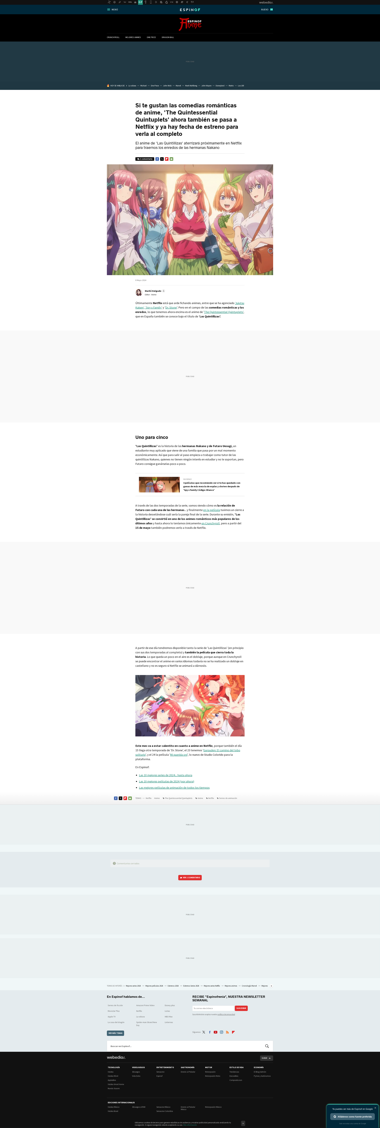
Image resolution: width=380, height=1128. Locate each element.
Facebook (157, 159)
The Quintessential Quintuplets (178, 798)
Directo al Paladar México (188, 1108)
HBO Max (168, 1016)
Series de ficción (115, 1005)
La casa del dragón (116, 1022)
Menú (115, 9)
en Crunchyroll (210, 523)
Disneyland (220, 85)
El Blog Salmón (260, 1072)
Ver (191, 877)
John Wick (167, 85)
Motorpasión (210, 1072)
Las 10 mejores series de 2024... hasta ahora (165, 775)
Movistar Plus (114, 1011)
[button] (154, 291)
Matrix (231, 85)
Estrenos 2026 (173, 986)
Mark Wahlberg (191, 85)
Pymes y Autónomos (262, 1076)
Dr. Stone (171, 307)
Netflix (148, 798)
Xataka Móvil (113, 1076)
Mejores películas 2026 (154, 986)
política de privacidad (226, 1014)
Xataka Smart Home (116, 1084)
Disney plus (170, 1005)
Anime (190, 24)
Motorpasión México (213, 1107)
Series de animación (228, 798)
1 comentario (146, 159)
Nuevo (264, 9)
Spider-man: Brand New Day (146, 1024)
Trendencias (234, 1072)
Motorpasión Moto (212, 1076)
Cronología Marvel (249, 986)
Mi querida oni (178, 754)
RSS (227, 1031)
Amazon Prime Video (145, 1005)
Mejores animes (133, 37)
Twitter (162, 159)
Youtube (215, 1031)
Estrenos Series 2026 (191, 986)
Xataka (110, 1072)
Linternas (169, 1022)
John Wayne (206, 85)
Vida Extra (136, 1076)
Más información (190, 1125)
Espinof (190, 10)
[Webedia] (116, 1057)
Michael (143, 85)
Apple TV (111, 1016)
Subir (264, 1058)
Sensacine (160, 1072)
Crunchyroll (113, 37)
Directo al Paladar (188, 1072)
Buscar (267, 1046)
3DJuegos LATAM (138, 1107)
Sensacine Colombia (164, 1111)
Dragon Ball (168, 37)
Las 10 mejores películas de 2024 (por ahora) (166, 781)
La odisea (132, 85)
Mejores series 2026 (133, 986)
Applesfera (112, 1080)
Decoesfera (233, 1076)
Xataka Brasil (113, 1111)
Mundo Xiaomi (114, 1088)
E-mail (171, 159)
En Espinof (187, 479)
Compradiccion (235, 1080)
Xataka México (113, 1107)
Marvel (178, 85)
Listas (167, 1011)
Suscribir (241, 1008)
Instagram (221, 1031)
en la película (211, 510)
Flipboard (166, 159)
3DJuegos (136, 1072)
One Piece (151, 37)
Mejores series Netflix (212, 986)
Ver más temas (115, 1033)
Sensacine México (163, 1107)
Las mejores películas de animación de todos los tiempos (174, 787)
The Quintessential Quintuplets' (223, 312)
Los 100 (241, 85)
